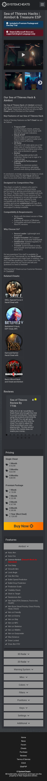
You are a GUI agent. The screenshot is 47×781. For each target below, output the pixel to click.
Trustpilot (10, 271)
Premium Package (14, 485)
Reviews (23, 756)
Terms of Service (23, 759)
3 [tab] (14, 434)
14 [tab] (29, 437)
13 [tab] (25, 437)
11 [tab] (18, 437)
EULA (23, 763)
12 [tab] (21, 437)
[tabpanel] (23, 415)
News (23, 741)
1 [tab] (6, 434)
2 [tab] (10, 434)
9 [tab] (36, 434)
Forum (23, 745)
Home (23, 737)
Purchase (23, 752)
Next (40, 83)
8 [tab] (33, 434)
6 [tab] (25, 434)
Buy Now (22, 526)
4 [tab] (18, 434)
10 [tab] (40, 434)
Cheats (23, 748)
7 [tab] (29, 434)
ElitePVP (23, 767)
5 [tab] (21, 434)
